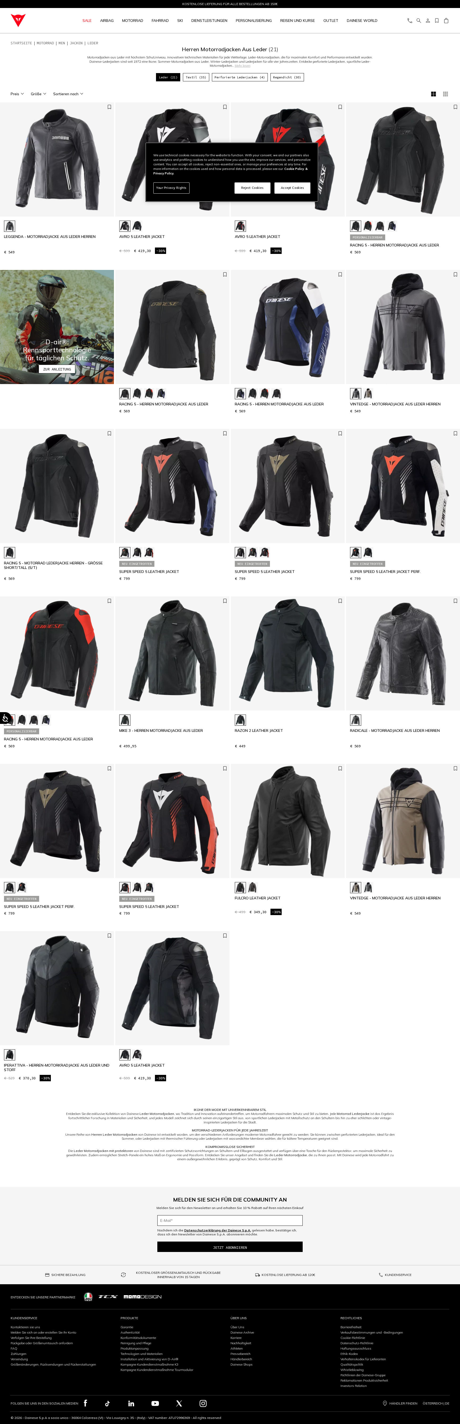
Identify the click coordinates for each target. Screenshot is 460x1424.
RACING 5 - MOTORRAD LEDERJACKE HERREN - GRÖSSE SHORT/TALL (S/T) (53, 565)
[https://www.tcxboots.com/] (108, 1297)
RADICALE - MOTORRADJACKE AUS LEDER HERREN (395, 730)
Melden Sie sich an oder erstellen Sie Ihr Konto (43, 1332)
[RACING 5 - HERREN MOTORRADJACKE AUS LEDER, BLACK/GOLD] (380, 226)
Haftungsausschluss (355, 1348)
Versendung (19, 1359)
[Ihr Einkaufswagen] (446, 21)
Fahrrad (160, 20)
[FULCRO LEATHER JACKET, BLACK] (240, 887)
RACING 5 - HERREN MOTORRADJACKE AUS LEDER (394, 245)
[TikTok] (107, 1403)
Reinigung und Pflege (136, 1343)
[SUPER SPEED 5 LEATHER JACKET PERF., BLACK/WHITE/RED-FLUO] (355, 552)
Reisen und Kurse (297, 20)
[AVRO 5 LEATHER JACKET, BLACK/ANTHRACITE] (137, 226)
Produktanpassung (135, 1348)
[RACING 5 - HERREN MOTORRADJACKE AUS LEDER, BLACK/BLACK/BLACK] (355, 226)
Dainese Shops (242, 1364)
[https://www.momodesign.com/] (142, 1296)
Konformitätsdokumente (138, 1338)
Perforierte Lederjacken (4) (240, 77)
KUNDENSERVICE (398, 1275)
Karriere (236, 1338)
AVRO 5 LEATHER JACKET (142, 236)
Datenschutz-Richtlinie (356, 1343)
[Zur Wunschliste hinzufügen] (109, 107)
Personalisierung (254, 20)
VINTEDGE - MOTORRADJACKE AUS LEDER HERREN (395, 404)
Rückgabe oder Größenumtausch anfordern (42, 1343)
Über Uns (237, 1327)
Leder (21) (168, 77)
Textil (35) (196, 77)
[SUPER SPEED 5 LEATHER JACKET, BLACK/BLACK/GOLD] (137, 552)
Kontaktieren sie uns (25, 1327)
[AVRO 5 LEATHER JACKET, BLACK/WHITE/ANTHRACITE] (124, 226)
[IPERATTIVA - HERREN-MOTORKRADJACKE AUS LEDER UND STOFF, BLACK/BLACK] (9, 1054)
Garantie (127, 1327)
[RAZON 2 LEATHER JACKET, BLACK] (240, 720)
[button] (57, 327)
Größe (36, 93)
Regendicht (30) (287, 77)
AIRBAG (107, 20)
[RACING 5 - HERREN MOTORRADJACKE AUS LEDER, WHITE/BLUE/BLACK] (392, 226)
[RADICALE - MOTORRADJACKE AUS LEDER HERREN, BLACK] (355, 720)
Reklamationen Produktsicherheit (364, 1380)
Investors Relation (353, 1386)
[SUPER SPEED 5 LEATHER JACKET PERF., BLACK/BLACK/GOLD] (368, 552)
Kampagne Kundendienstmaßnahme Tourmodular (157, 1370)
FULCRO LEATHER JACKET (258, 898)
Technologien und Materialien (142, 1354)
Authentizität (130, 1332)
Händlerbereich (241, 1359)
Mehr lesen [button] (242, 65)
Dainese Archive (242, 1332)
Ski (180, 20)
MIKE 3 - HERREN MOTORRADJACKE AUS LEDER (161, 730)
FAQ (14, 1348)
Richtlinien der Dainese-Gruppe (362, 1375)
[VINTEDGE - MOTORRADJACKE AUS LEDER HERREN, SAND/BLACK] (368, 393)
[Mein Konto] (428, 21)
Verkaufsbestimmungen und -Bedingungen (371, 1332)
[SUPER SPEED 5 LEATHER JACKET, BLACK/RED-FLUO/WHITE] (149, 552)
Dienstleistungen (209, 20)
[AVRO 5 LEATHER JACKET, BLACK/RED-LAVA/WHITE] (240, 226)
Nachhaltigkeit (241, 1343)
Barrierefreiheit (351, 1327)
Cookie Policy (294, 169)
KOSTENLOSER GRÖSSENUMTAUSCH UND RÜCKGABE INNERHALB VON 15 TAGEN (178, 1275)
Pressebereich (240, 1354)
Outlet (330, 20)
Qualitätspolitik (351, 1364)
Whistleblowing (352, 1370)
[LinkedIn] (131, 1403)
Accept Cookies (292, 188)
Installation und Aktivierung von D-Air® (149, 1359)
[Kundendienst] (409, 21)
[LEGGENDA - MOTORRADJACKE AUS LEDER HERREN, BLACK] (9, 226)
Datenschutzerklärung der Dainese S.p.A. (217, 1230)
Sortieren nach (66, 93)
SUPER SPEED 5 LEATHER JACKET (149, 571)
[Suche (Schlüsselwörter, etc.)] (419, 21)
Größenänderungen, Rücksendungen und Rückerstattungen (53, 1364)
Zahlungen (18, 1354)
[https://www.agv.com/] (88, 1296)
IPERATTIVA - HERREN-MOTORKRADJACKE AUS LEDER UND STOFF (56, 1067)
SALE (87, 20)
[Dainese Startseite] (33, 20)
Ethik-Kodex (349, 1354)
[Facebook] (85, 1403)
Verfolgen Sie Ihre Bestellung (31, 1338)
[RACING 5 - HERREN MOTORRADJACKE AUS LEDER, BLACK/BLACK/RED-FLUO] (368, 226)
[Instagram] (203, 1403)
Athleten (237, 1348)
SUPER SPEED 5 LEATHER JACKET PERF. (385, 571)
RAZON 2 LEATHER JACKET (259, 730)
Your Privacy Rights (171, 188)
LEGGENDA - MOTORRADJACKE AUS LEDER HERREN (50, 236)
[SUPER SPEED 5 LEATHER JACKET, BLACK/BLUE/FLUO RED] (124, 552)
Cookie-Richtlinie (352, 1338)
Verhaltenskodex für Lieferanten (363, 1359)
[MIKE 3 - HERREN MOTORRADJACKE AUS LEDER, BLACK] (124, 720)
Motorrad (132, 20)
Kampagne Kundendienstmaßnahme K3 (149, 1364)
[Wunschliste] (437, 21)
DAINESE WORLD (362, 20)
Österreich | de (436, 1403)
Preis (15, 93)
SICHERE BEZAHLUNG (68, 1275)
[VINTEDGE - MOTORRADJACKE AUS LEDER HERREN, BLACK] (355, 393)
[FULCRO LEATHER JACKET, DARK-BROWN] (252, 887)
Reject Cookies (252, 188)
